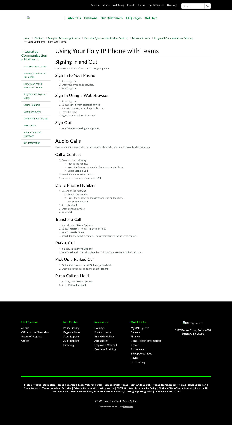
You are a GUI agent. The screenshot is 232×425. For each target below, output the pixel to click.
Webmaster (128, 407)
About (25, 328)
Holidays (99, 328)
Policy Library (71, 328)
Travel (134, 345)
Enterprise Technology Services (64, 38)
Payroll (135, 358)
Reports (131, 4)
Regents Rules (71, 332)
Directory (172, 4)
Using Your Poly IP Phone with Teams (33, 85)
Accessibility (30, 125)
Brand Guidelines (104, 336)
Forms (141, 4)
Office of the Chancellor (35, 332)
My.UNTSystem (140, 328)
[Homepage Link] (193, 323)
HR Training (138, 362)
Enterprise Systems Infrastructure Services (105, 38)
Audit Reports (71, 340)
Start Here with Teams (35, 66)
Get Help (151, 18)
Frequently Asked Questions (32, 134)
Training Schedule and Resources (35, 75)
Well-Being (118, 4)
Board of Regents (31, 336)
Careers (95, 4)
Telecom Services (141, 38)
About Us (74, 18)
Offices (25, 340)
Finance (106, 4)
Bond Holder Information (146, 340)
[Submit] (207, 6)
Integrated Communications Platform (173, 38)
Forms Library (102, 332)
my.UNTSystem (156, 4)
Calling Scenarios (32, 111)
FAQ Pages (134, 18)
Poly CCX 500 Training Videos (35, 96)
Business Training (105, 349)
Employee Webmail (105, 345)
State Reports (71, 336)
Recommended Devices (36, 118)
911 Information (32, 142)
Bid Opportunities (141, 353)
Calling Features (32, 104)
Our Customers (112, 18)
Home (27, 38)
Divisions (91, 18)
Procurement (138, 349)
